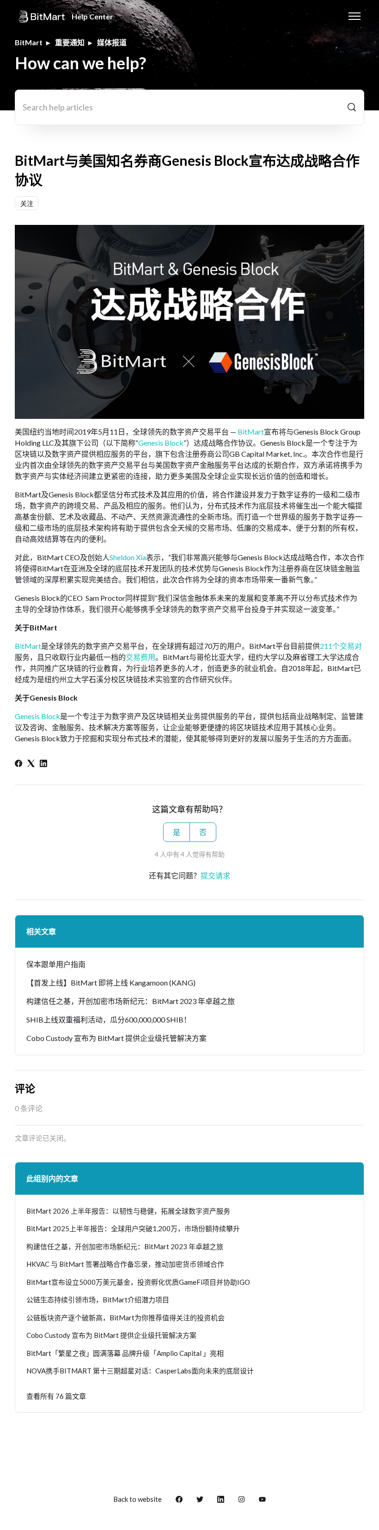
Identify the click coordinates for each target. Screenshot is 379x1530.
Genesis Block (160, 442)
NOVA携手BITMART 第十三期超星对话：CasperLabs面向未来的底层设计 (140, 1371)
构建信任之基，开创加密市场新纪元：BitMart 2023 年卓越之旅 (130, 1001)
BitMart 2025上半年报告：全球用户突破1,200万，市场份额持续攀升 (133, 1228)
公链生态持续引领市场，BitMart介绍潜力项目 (97, 1299)
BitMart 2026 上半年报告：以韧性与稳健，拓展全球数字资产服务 (128, 1211)
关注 (26, 203)
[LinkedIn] (43, 764)
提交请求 (215, 875)
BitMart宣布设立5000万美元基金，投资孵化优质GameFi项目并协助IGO (138, 1282)
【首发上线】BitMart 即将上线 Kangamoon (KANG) (111, 982)
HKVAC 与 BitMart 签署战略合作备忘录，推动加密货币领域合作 (125, 1264)
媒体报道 (112, 42)
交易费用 (140, 657)
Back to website (137, 1499)
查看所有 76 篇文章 (56, 1396)
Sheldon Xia (128, 557)
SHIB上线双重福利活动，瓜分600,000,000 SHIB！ (108, 1019)
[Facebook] (18, 764)
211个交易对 (341, 645)
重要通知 (70, 42)
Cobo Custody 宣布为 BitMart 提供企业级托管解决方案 (116, 1038)
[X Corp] (31, 764)
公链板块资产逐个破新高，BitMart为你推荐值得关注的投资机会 (125, 1317)
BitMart (29, 42)
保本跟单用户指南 (56, 964)
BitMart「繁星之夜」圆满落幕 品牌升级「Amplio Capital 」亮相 (125, 1353)
